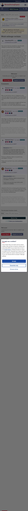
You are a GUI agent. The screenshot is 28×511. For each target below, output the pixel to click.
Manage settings (14, 269)
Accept (14, 261)
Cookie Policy (7, 249)
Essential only (14, 265)
